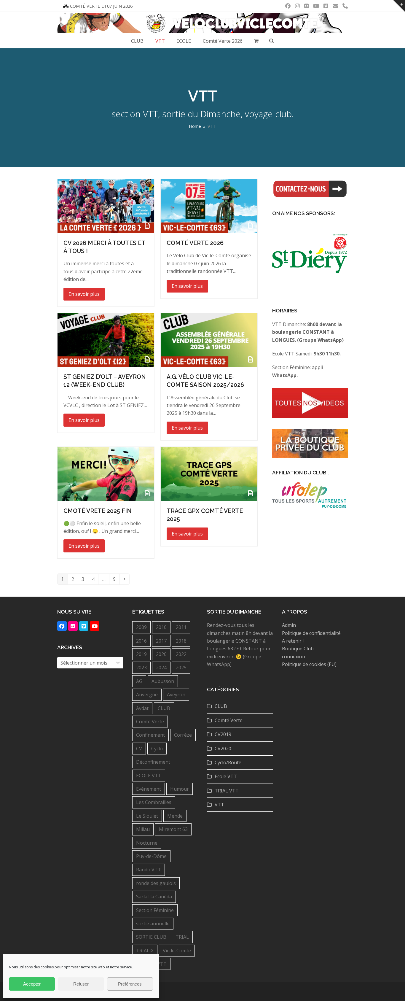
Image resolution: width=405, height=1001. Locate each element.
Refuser (81, 983)
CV (139, 748)
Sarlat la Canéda (154, 896)
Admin (289, 625)
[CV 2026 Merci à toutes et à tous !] (106, 205)
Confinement (150, 735)
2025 (181, 667)
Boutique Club (298, 648)
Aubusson (163, 681)
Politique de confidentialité (311, 633)
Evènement (148, 789)
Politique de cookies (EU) (309, 664)
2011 (181, 627)
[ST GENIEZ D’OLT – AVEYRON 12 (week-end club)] (106, 339)
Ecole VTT (226, 776)
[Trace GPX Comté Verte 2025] (209, 473)
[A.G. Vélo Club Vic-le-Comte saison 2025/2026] (209, 339)
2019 (141, 654)
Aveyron (176, 694)
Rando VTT (148, 869)
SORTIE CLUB (151, 937)
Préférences (130, 983)
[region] (310, 260)
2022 (181, 654)
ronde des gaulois (156, 883)
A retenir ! (293, 641)
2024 (161, 667)
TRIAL (182, 937)
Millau (143, 829)
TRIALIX (145, 950)
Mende (175, 816)
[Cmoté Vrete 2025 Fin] (106, 473)
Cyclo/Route (228, 762)
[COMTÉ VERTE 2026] (209, 205)
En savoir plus (84, 294)
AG (139, 681)
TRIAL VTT (227, 790)
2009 (141, 627)
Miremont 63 (173, 829)
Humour (179, 789)
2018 (181, 641)
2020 (161, 654)
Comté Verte (150, 721)
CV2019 (223, 734)
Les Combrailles (153, 802)
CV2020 (223, 748)
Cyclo (157, 748)
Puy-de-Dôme (151, 856)
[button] (256, 41)
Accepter (32, 983)
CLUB (164, 708)
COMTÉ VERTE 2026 (195, 243)
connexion (293, 656)
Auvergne (147, 694)
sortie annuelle (153, 923)
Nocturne (146, 843)
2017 (161, 641)
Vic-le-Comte (177, 950)
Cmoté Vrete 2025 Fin (97, 510)
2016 (141, 641)
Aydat (142, 708)
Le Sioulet (147, 816)
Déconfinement (153, 762)
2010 (161, 627)
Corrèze (183, 735)
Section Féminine (155, 910)
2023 (141, 667)
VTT (162, 964)
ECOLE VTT (148, 775)
